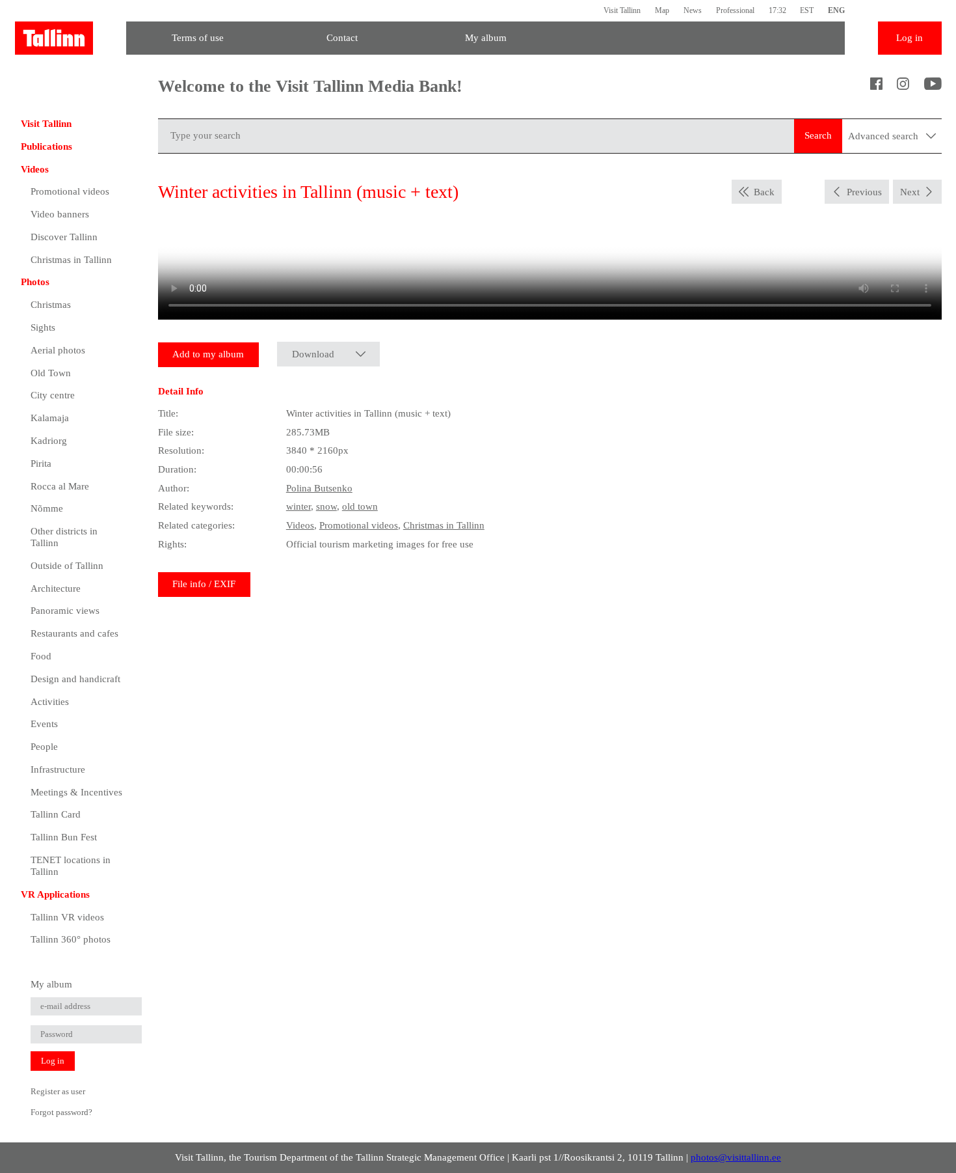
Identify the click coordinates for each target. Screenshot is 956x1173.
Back (764, 192)
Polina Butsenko (319, 488)
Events (44, 724)
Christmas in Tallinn (71, 260)
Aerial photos (58, 350)
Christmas (51, 304)
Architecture (56, 588)
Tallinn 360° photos (71, 939)
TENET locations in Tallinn (71, 866)
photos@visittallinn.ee (736, 1157)
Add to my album (208, 354)
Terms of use (198, 38)
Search (818, 135)
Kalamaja (50, 418)
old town (360, 506)
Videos (35, 169)
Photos (35, 282)
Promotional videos (70, 191)
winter (298, 506)
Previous (864, 192)
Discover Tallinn (64, 237)
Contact (342, 38)
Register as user (58, 1091)
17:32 (777, 10)
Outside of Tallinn (67, 565)
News (693, 10)
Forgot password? (61, 1112)
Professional (735, 10)
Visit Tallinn (622, 10)
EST (807, 10)
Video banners (60, 214)
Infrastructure (58, 769)
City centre (53, 395)
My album (486, 38)
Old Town (51, 373)
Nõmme (47, 508)
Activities (50, 702)
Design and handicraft (75, 679)
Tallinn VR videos (67, 917)
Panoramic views (65, 610)
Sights (43, 327)
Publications (46, 146)
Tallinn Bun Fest (64, 837)
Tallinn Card (56, 814)
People (44, 746)
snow (326, 506)
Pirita (41, 463)
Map (662, 10)
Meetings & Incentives (76, 792)
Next (910, 192)
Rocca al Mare (60, 486)
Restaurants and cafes (74, 633)
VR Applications (55, 894)
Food (41, 656)
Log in (909, 38)
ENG (836, 10)
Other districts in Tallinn (64, 537)
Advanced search (884, 136)
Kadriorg (49, 440)
